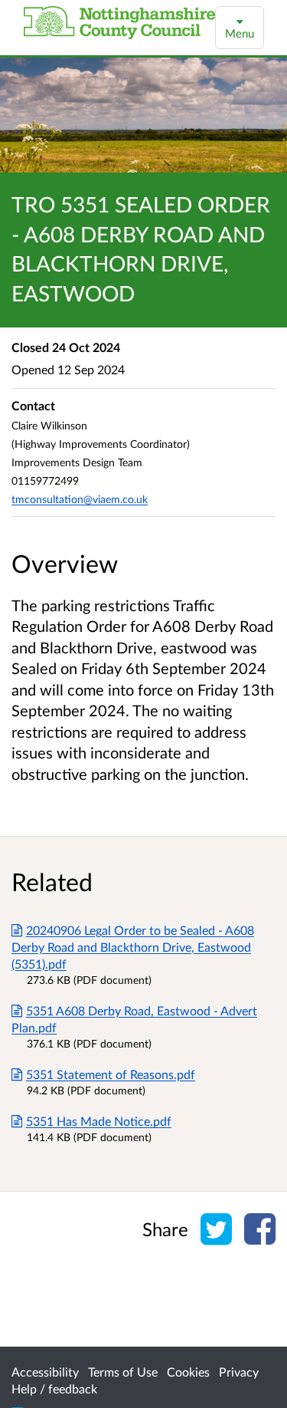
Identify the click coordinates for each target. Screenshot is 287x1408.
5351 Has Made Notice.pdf (98, 1121)
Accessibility (45, 1371)
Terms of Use (123, 1371)
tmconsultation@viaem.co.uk (79, 498)
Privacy (239, 1371)
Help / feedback (54, 1388)
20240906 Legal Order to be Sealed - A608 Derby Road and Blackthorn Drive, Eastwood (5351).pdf (132, 947)
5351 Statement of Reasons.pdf (110, 1074)
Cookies (188, 1371)
